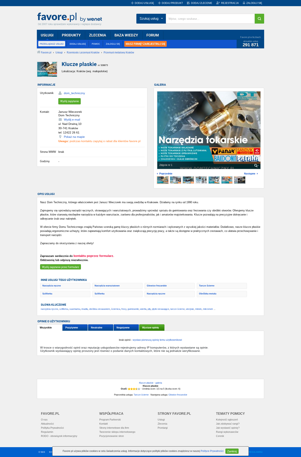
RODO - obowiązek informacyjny (59, 436)
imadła (84, 309)
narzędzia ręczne (49, 309)
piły (149, 309)
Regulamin (47, 432)
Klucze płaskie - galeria (150, 383)
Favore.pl (70, 17)
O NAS (41, 452)
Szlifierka (47, 293)
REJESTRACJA (230, 3)
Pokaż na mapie (74, 136)
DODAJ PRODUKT (172, 3)
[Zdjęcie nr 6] (227, 180)
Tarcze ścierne (206, 285)
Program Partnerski (110, 419)
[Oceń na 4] (136, 389)
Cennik (220, 436)
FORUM (152, 35)
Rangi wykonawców (227, 432)
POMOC (96, 43)
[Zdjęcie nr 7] (240, 180)
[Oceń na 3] (134, 389)
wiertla (143, 309)
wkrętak (190, 309)
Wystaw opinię (150, 327)
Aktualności (47, 423)
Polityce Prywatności (212, 451)
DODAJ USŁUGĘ (144, 3)
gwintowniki (133, 309)
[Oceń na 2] (131, 389)
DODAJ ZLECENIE (201, 3)
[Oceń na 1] (129, 389)
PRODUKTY (71, 35)
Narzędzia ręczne (51, 285)
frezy (123, 309)
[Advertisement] (136, 369)
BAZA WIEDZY (126, 35)
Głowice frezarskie (157, 285)
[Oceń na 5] (139, 389)
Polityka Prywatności (52, 427)
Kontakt (103, 423)
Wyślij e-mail (72, 119)
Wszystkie (46, 327)
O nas (44, 419)
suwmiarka (74, 309)
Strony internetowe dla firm (114, 427)
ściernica (115, 309)
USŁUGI (47, 35)
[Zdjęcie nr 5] (214, 180)
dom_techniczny (74, 93)
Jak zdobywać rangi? (228, 423)
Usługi (161, 419)
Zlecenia (162, 423)
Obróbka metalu (207, 293)
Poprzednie (165, 173)
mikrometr (208, 309)
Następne (249, 173)
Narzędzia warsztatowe (107, 285)
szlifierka (63, 309)
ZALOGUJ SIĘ (254, 3)
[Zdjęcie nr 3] (188, 180)
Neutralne (96, 327)
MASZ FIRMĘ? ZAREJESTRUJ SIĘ (145, 44)
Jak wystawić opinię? (228, 427)
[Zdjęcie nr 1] (163, 180)
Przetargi (163, 427)
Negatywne (123, 327)
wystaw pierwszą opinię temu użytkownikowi (157, 339)
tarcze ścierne (177, 309)
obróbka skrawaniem (99, 309)
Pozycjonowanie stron (111, 436)
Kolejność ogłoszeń (227, 419)
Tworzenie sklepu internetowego (117, 432)
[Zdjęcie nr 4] (201, 180)
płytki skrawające (160, 309)
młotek (198, 309)
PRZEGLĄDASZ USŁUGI (52, 43)
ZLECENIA (97, 35)
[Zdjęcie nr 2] (176, 180)
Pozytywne (71, 327)
